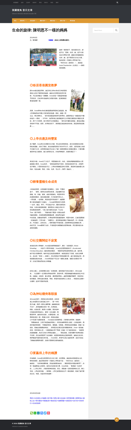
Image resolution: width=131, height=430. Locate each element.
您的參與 (32, 20)
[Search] (117, 2)
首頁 (15, 20)
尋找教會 (72, 20)
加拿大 (46, 2)
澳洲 (57, 2)
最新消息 (52, 20)
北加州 (28, 2)
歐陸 (52, 2)
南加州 (34, 2)
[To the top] (117, 419)
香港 (40, 2)
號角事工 (22, 20)
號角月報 (62, 20)
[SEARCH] (116, 30)
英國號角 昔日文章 (22, 10)
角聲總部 (15, 2)
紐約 (22, 2)
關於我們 (42, 20)
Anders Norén (23, 426)
